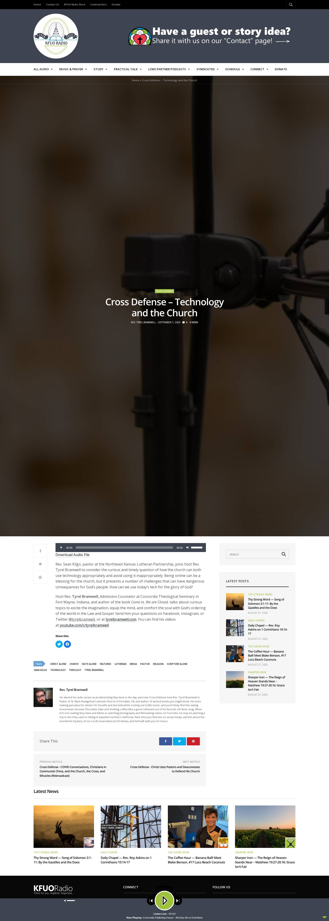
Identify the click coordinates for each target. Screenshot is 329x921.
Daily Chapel (256, 620)
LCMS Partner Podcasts (167, 69)
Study (98, 69)
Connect (257, 69)
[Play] (61, 547)
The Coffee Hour (258, 646)
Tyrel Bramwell (94, 670)
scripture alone (177, 664)
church (74, 664)
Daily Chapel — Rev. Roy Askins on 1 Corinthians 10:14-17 (267, 629)
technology (58, 670)
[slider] (197, 547)
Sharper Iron (257, 672)
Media (133, 664)
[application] (131, 547)
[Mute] (187, 547)
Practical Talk (126, 69)
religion (158, 664)
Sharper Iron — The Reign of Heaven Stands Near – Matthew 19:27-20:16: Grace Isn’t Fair (266, 683)
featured (105, 664)
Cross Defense (164, 291)
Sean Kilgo (40, 670)
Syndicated (206, 69)
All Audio (41, 69)
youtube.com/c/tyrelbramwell (84, 625)
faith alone (89, 664)
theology (75, 670)
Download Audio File (73, 554)
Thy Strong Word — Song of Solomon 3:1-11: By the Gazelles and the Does (266, 603)
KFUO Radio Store (74, 4)
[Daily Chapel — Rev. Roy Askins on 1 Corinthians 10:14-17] (235, 627)
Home (37, 4)
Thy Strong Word (260, 594)
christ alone (58, 664)
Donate (116, 4)
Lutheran (120, 664)
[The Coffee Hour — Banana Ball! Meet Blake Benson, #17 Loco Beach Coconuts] (235, 653)
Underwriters (98, 4)
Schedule (232, 69)
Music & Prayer (71, 69)
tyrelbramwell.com (121, 619)
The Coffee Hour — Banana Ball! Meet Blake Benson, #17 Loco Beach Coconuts (267, 655)
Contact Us (52, 4)
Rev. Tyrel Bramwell (143, 322)
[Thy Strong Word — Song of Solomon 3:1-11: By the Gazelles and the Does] (235, 601)
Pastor (145, 664)
